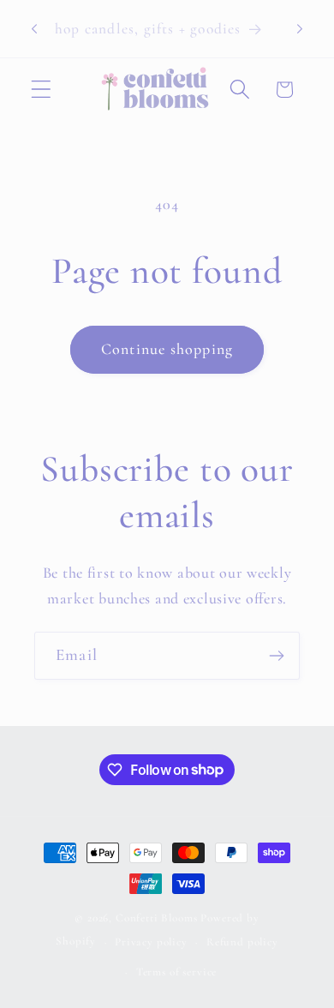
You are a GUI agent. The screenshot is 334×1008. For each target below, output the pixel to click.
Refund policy (242, 942)
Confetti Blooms (157, 918)
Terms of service (176, 972)
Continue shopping (167, 348)
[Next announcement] (300, 29)
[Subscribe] (276, 656)
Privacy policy (151, 942)
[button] (41, 89)
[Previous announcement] (34, 29)
